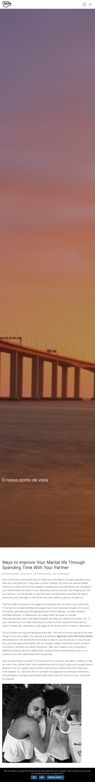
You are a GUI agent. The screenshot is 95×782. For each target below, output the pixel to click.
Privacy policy (55, 777)
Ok (34, 777)
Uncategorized (43, 574)
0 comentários (62, 574)
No (42, 777)
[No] (91, 776)
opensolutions (11, 574)
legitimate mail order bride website (75, 636)
